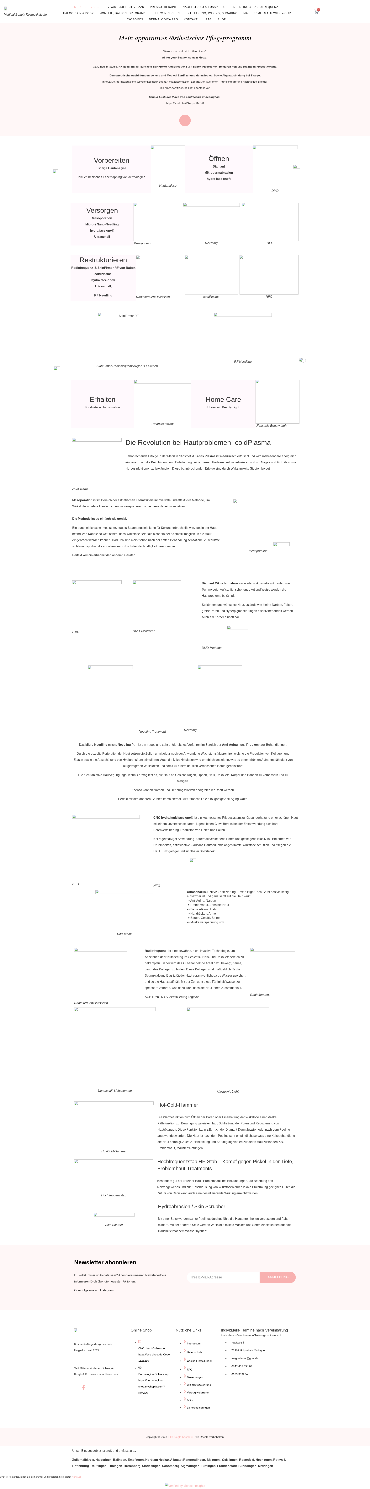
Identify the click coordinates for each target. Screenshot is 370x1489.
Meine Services (86, 6)
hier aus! (76, 1476)
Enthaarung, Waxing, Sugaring (212, 13)
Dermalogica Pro (163, 19)
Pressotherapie (163, 6)
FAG (209, 19)
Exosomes (134, 19)
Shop (222, 19)
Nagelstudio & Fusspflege (205, 6)
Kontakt (191, 19)
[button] (304, 10)
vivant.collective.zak (126, 6)
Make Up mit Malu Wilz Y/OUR (267, 13)
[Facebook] (83, 1389)
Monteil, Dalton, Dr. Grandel (124, 13)
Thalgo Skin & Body (77, 13)
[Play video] (185, 120)
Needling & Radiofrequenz (255, 6)
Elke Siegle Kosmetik (180, 1436)
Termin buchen (167, 13)
